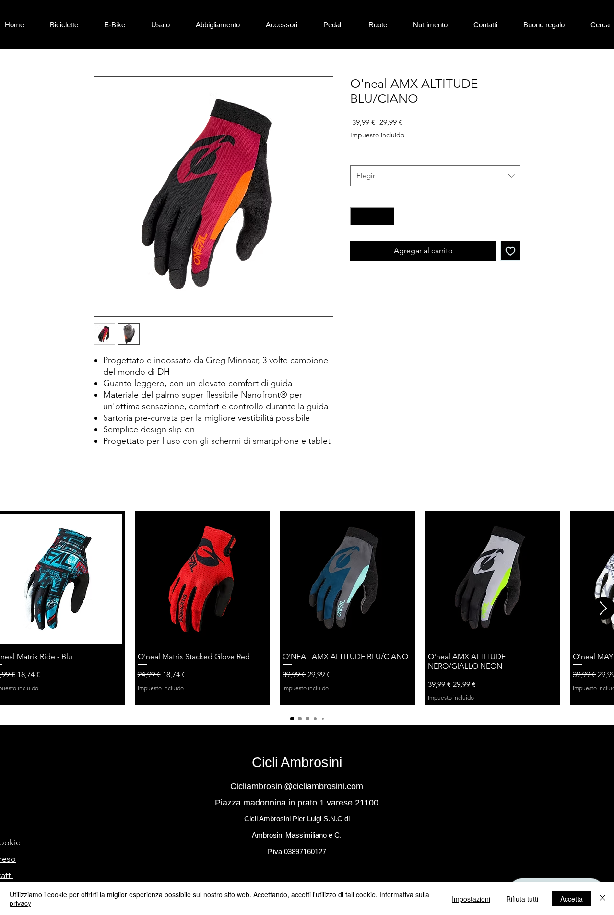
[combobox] (435, 175)
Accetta (571, 898)
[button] (72, 24)
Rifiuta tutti (522, 898)
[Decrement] (358, 216)
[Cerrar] (602, 898)
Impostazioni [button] (471, 898)
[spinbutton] (372, 216)
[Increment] (387, 216)
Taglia (361, 155)
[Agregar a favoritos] (510, 251)
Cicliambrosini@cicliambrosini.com (296, 786)
